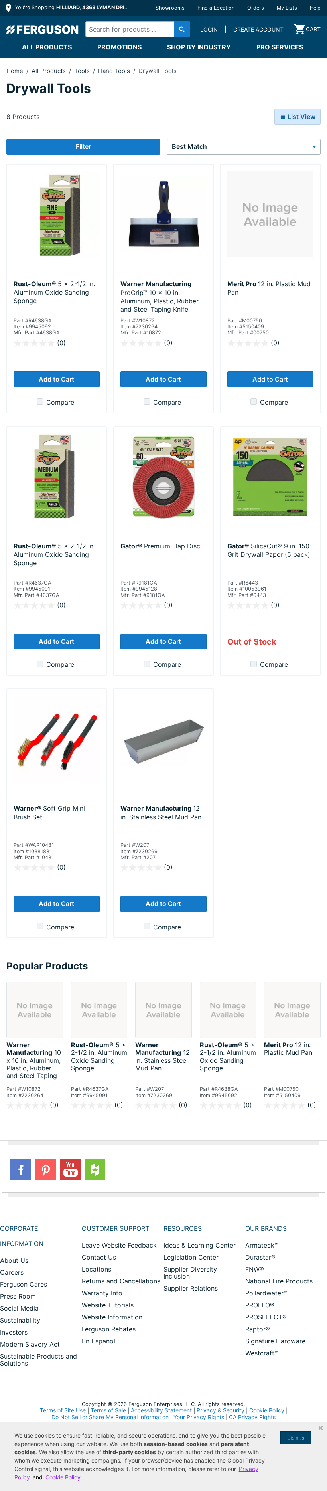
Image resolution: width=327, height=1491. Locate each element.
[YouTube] (70, 1169)
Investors (14, 1332)
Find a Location (215, 8)
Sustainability (20, 1320)
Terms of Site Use (63, 1410)
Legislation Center (191, 1257)
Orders (255, 8)
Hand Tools (115, 71)
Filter (83, 146)
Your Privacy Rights (198, 1417)
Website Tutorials (108, 1305)
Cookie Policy (266, 1410)
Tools (82, 71)
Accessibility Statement (161, 1410)
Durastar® (260, 1257)
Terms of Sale (108, 1410)
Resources (183, 1228)
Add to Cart (56, 379)
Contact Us (99, 1257)
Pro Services (279, 47)
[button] (320, 1428)
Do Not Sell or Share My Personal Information (110, 1417)
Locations (96, 1269)
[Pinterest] (45, 1169)
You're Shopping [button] (72, 7)
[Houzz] (95, 1169)
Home (14, 71)
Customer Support (115, 1228)
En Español (98, 1341)
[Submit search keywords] (182, 29)
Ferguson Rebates (109, 1329)
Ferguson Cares (23, 1284)
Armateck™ (261, 1245)
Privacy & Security (220, 1410)
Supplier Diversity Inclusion (190, 1272)
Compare (60, 402)
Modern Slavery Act (30, 1344)
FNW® (254, 1269)
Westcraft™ (261, 1353)
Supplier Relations (191, 1288)
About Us (14, 1260)
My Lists (287, 8)
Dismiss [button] (295, 1438)
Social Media (19, 1308)
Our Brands (266, 1228)
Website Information (112, 1317)
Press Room (18, 1296)
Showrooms (170, 8)
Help (315, 8)
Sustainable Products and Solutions (38, 1359)
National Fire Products (279, 1281)
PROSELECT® (266, 1317)
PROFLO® (259, 1305)
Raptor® (257, 1329)
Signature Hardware (275, 1341)
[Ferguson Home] (42, 29)
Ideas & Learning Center (200, 1245)
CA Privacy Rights (252, 1417)
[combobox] (135, 29)
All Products (47, 47)
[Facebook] (20, 1169)
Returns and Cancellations (121, 1281)
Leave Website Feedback (119, 1245)
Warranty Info (102, 1293)
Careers (12, 1272)
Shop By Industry (199, 47)
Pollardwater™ (266, 1293)
